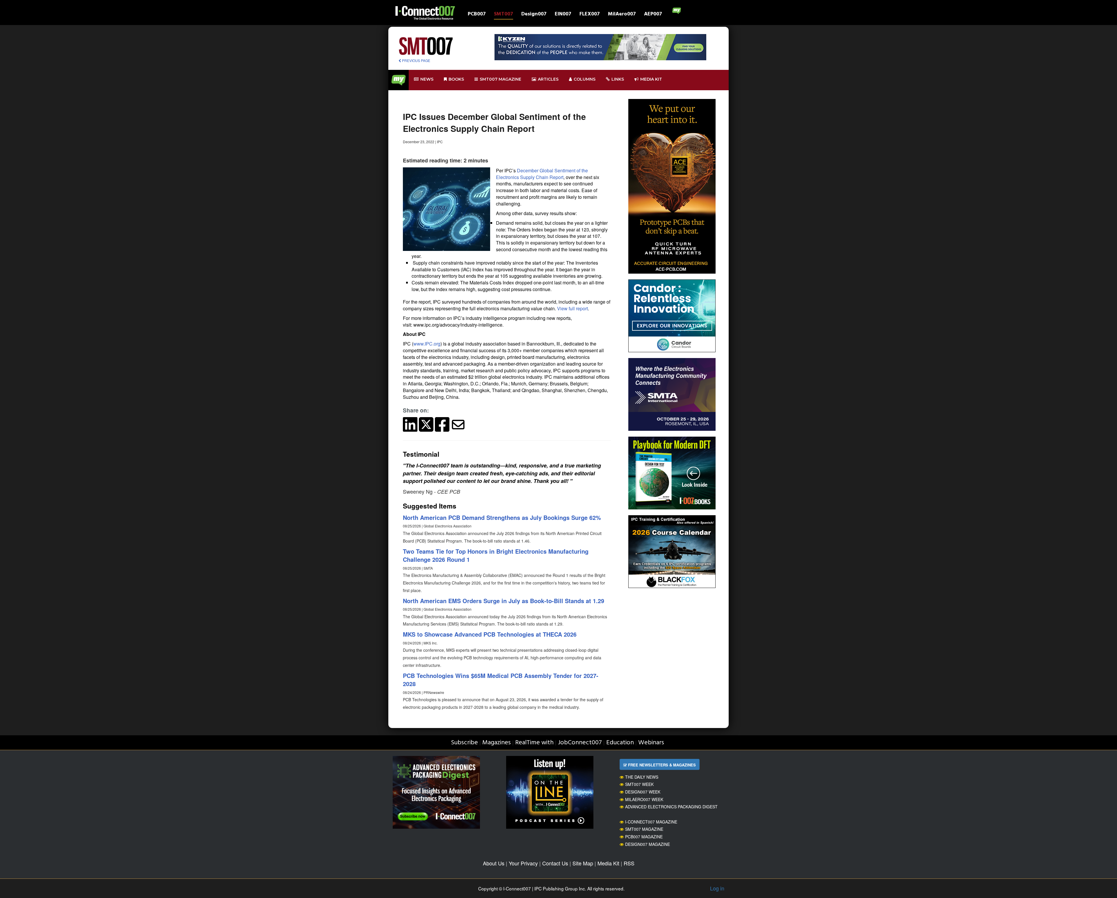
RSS (629, 863)
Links (617, 79)
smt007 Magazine (500, 79)
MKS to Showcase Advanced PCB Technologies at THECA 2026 (490, 634)
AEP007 (653, 14)
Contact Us (555, 863)
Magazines (496, 743)
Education (620, 743)
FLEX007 (589, 14)
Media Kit (608, 863)
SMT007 (503, 14)
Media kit (651, 79)
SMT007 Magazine (644, 829)
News (426, 79)
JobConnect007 (580, 743)
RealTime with (534, 743)
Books (456, 79)
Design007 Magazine (647, 844)
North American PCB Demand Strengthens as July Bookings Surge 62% (502, 517)
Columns (584, 79)
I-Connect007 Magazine (651, 822)
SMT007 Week (639, 784)
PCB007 (477, 14)
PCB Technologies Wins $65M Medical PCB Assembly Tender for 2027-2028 (500, 679)
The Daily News (641, 777)
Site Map (582, 863)
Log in (717, 888)
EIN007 (563, 14)
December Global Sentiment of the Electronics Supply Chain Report (542, 173)
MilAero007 (622, 14)
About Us (493, 863)
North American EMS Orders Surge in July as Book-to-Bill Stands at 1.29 (503, 600)
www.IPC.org (426, 343)
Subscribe (464, 743)
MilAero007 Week (644, 799)
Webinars (651, 743)
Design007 (534, 14)
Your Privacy (523, 863)
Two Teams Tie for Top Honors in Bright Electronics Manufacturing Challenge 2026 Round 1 (495, 555)
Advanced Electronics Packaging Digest (671, 807)
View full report (572, 308)
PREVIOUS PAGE (415, 60)
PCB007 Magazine (644, 836)
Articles (548, 79)
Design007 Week (642, 792)
